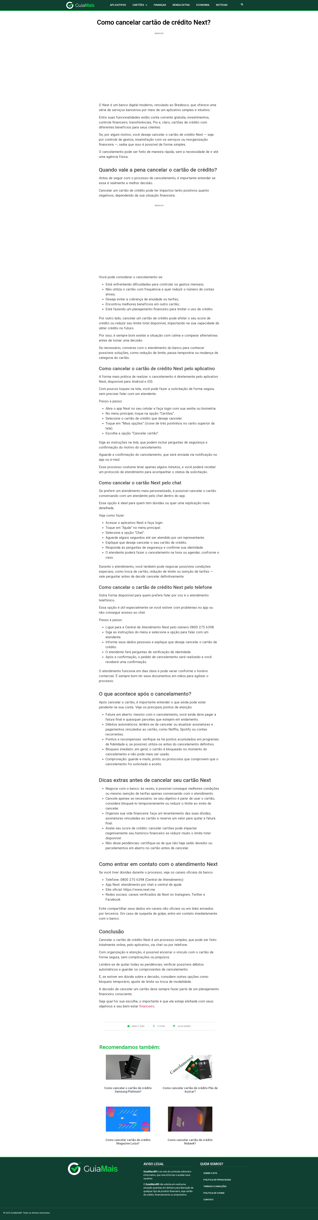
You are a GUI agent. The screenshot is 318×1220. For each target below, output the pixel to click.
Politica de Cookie (213, 1193)
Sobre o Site (210, 1173)
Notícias (221, 4)
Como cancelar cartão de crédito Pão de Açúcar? (190, 1089)
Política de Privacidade (217, 1180)
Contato (208, 1199)
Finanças (160, 4)
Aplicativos (118, 4)
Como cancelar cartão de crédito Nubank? (190, 1141)
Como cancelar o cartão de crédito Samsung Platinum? (128, 1089)
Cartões (138, 4)
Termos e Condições (214, 1186)
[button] (242, 4)
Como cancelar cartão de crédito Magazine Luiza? (128, 1141)
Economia (202, 4)
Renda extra (181, 4)
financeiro (146, 1006)
